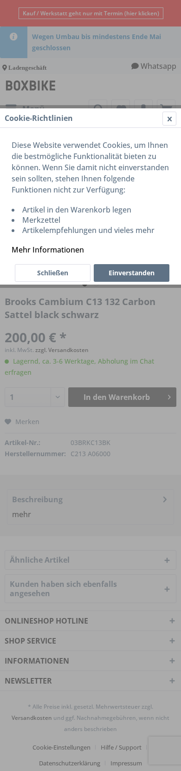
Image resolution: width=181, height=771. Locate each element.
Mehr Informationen (48, 250)
